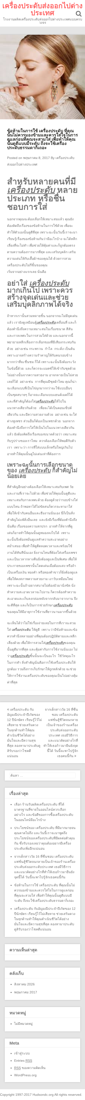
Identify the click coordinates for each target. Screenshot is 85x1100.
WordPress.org (25, 1075)
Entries (23, 1060)
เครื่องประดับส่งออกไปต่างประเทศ (42, 9)
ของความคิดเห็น (30, 1068)
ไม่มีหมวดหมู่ (23, 1024)
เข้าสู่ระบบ (22, 1053)
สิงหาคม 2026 (24, 984)
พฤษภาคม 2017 (25, 992)
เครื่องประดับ (21, 629)
